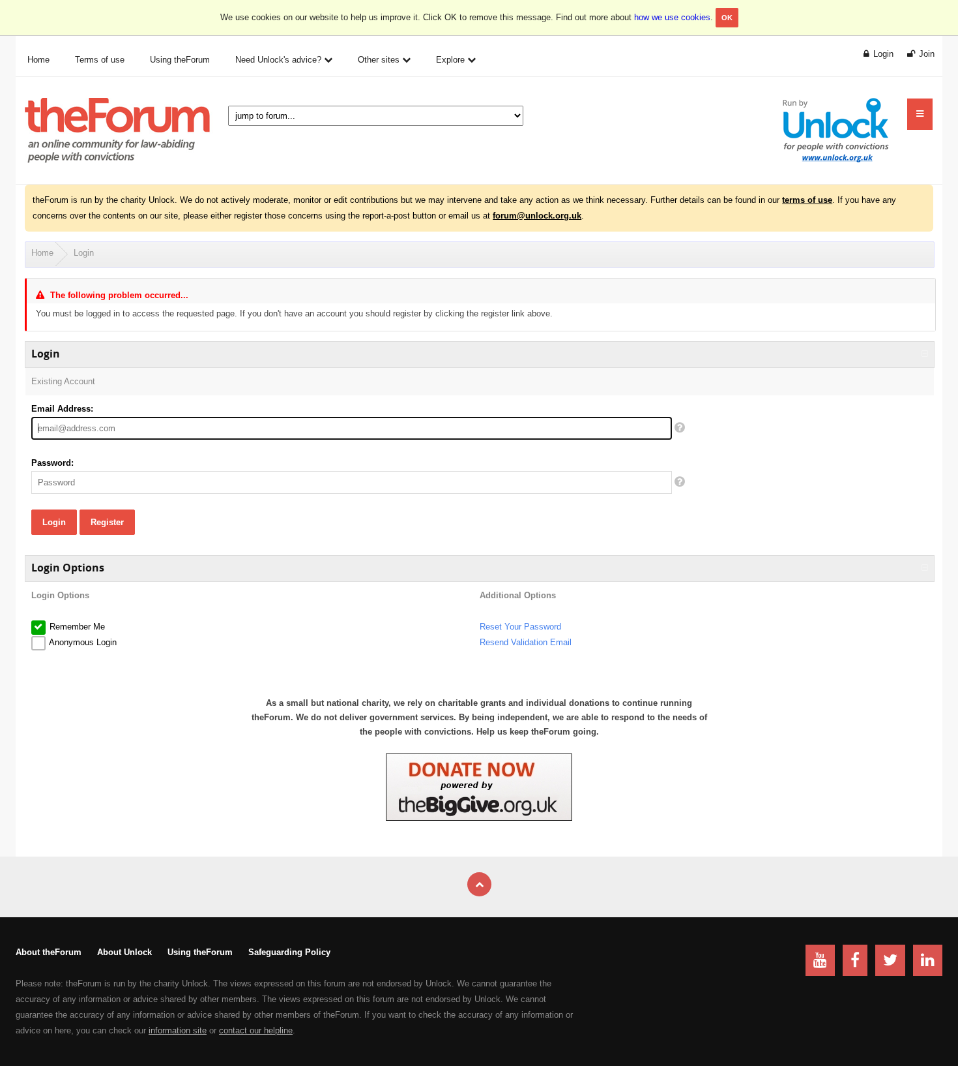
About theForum (48, 952)
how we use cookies (672, 17)
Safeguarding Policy (289, 952)
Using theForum (200, 952)
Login (84, 253)
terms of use (807, 200)
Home (42, 253)
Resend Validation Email (526, 642)
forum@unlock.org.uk (537, 216)
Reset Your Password (520, 627)
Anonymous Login (82, 642)
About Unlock (124, 952)
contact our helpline (256, 1030)
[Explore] (920, 114)
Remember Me (76, 627)
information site (178, 1030)
